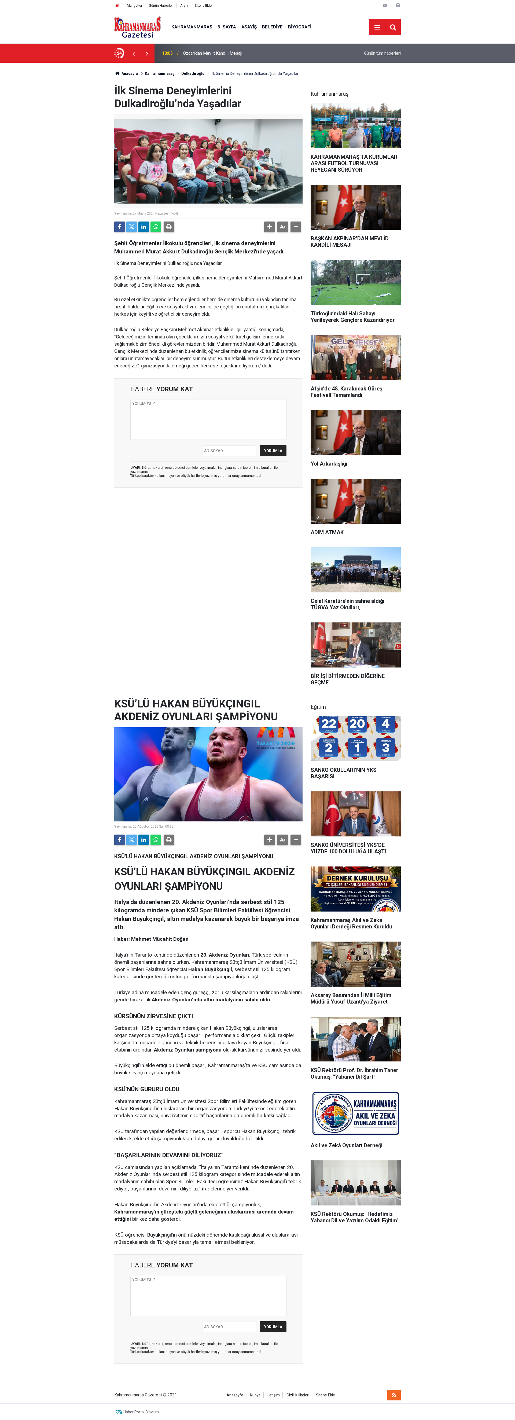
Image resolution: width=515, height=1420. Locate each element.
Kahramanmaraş (191, 26)
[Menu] (377, 27)
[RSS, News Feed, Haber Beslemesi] (394, 1395)
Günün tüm (382, 53)
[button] (269, 227)
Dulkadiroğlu (192, 73)
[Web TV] (385, 5)
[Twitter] (131, 227)
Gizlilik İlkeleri (297, 1395)
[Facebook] (119, 227)
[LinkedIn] (143, 227)
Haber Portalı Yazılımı (141, 1412)
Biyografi (299, 26)
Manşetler (134, 5)
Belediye (272, 26)
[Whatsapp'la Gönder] (155, 227)
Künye (255, 1395)
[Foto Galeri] (398, 5)
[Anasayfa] (117, 5)
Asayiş (249, 26)
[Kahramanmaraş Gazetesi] (137, 26)
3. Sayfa (227, 26)
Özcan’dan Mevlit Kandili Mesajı (212, 53)
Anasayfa (129, 73)
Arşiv (184, 5)
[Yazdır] (169, 227)
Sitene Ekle (203, 5)
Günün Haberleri (161, 5)
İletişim (273, 1395)
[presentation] (133, 53)
